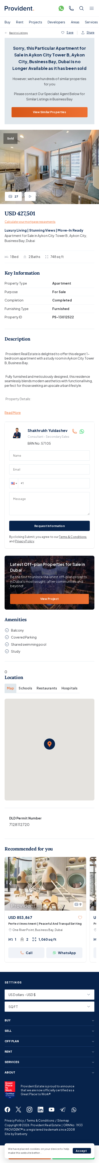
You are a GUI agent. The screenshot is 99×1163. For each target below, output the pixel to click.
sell (8, 1031)
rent (8, 1051)
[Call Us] (71, 8)
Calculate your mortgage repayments (30, 221)
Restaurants (47, 688)
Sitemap (63, 1120)
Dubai (30, 241)
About (10, 1072)
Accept (81, 1151)
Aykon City (77, 235)
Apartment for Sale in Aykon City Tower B (36, 235)
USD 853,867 (20, 917)
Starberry (21, 1134)
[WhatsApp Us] (61, 8)
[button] (13, 483)
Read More (13, 412)
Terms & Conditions (73, 537)
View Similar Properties (49, 112)
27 (16, 196)
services (12, 1062)
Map (10, 688)
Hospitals (69, 688)
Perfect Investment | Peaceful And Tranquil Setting (45, 923)
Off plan (12, 1041)
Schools (25, 688)
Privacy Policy (24, 541)
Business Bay (15, 241)
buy (8, 1020)
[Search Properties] (81, 8)
